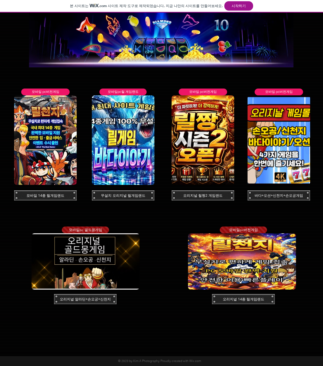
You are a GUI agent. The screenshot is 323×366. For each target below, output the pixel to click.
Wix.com (195, 361)
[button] (45, 92)
